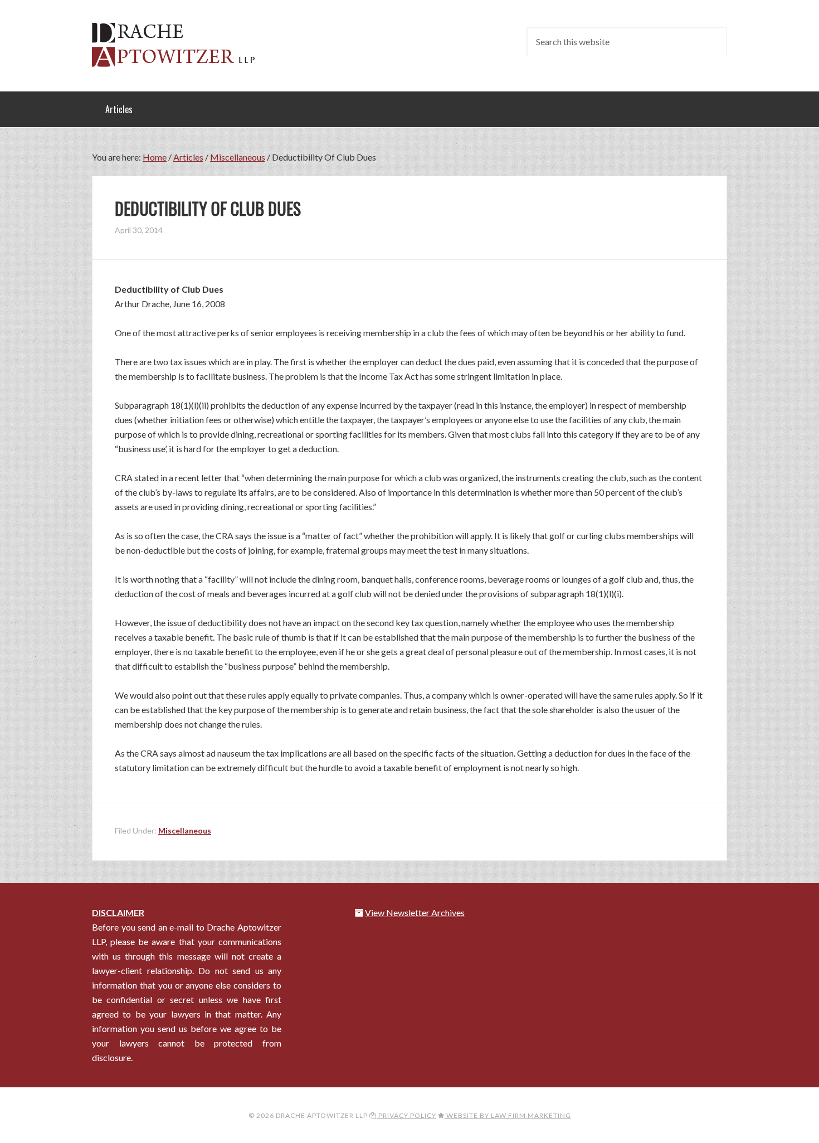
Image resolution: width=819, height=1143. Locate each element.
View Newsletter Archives (415, 912)
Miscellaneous (184, 830)
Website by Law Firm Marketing (508, 1115)
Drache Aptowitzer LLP (181, 44)
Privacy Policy (406, 1115)
